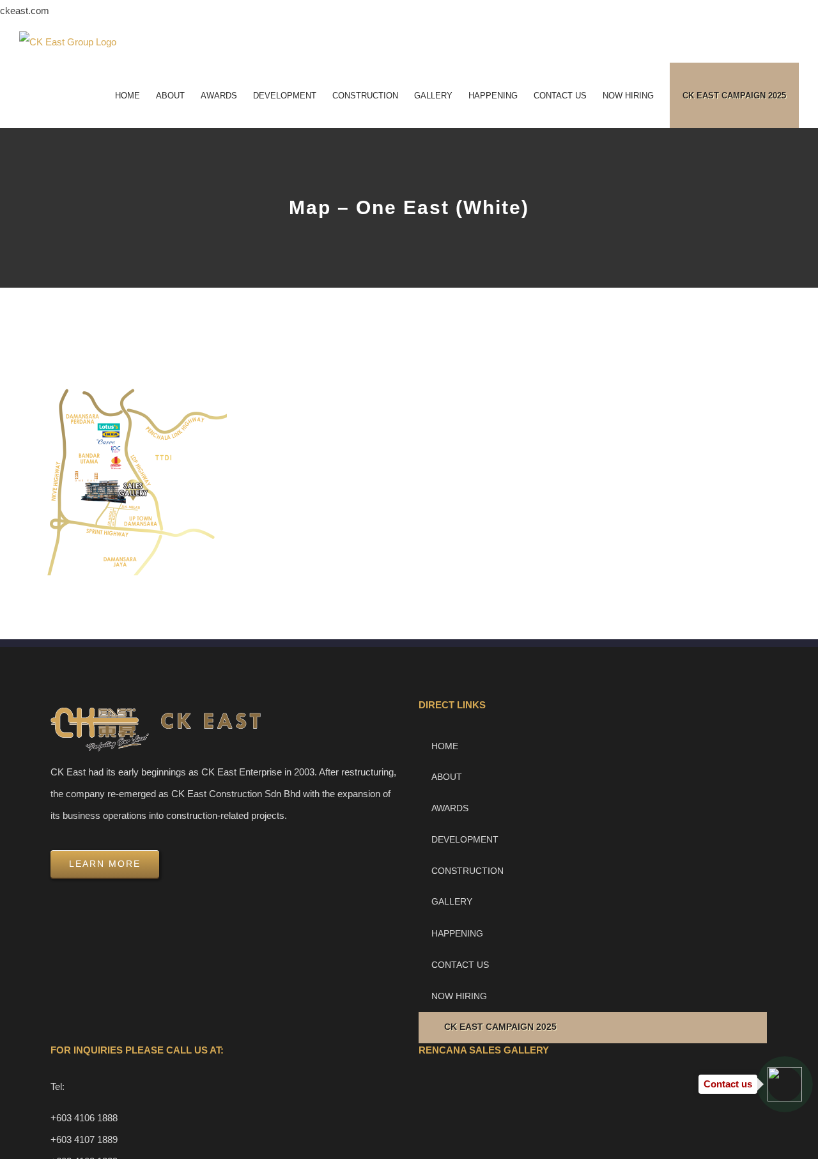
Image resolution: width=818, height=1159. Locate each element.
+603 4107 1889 (84, 1139)
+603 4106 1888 (84, 1117)
